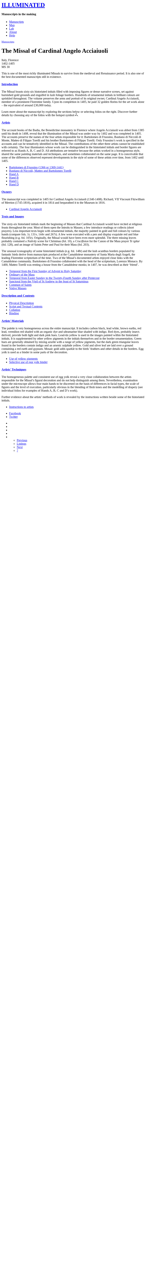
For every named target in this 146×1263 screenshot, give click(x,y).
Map (12, 25)
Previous (22, 440)
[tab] (73, 84)
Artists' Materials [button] (13, 320)
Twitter (13, 416)
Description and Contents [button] (18, 295)
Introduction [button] (10, 84)
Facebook (15, 413)
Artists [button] (6, 122)
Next (20, 447)
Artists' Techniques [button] (14, 369)
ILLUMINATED (23, 5)
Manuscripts (16, 21)
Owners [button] (7, 191)
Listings (21, 443)
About (13, 32)
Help (12, 35)
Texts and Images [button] (13, 216)
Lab (11, 28)
